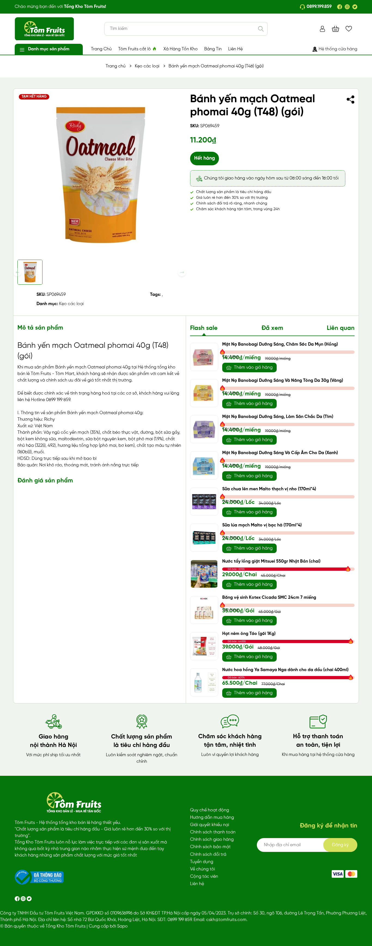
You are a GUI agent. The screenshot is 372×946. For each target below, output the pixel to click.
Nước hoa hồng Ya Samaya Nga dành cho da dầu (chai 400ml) (285, 670)
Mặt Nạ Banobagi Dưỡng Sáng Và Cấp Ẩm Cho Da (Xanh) (280, 453)
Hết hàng (204, 158)
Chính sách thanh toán (213, 832)
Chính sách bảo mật (210, 847)
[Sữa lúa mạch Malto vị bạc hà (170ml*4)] (204, 538)
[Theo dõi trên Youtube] (29, 898)
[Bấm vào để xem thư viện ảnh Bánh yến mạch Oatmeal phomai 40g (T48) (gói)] (99, 175)
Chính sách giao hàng (212, 839)
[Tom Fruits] (351, 874)
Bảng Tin (213, 49)
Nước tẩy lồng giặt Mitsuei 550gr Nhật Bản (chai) (271, 561)
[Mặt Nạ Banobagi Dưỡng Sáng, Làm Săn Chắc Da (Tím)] (204, 429)
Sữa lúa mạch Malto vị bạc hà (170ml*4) (262, 525)
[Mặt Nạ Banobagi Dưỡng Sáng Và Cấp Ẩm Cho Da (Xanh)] (204, 465)
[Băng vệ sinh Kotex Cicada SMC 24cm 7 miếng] (204, 610)
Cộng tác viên (204, 876)
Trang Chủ (101, 49)
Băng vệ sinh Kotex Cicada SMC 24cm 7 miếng (269, 597)
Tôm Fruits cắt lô (135, 49)
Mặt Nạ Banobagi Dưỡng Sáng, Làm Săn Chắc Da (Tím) (277, 416)
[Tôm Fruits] (338, 874)
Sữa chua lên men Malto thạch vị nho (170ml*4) (269, 489)
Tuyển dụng (201, 862)
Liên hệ (197, 884)
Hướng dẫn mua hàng (212, 817)
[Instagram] (347, 6)
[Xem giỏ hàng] (335, 28)
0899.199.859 (319, 6)
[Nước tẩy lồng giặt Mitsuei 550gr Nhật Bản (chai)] (204, 574)
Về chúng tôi (202, 869)
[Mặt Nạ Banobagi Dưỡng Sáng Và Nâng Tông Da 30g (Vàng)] (204, 393)
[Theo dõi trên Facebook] (18, 898)
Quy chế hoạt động (209, 810)
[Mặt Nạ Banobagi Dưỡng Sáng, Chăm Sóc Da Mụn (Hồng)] (204, 357)
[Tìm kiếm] (261, 29)
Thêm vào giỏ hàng (253, 367)
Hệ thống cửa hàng (338, 49)
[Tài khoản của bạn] (322, 28)
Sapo (122, 926)
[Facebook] (339, 6)
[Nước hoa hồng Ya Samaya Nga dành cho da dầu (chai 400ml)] (204, 682)
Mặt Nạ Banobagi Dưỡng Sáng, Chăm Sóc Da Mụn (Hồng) (280, 344)
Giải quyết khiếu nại (209, 825)
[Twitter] (354, 6)
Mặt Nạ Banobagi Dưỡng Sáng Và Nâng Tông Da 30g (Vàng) (282, 380)
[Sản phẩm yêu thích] (349, 28)
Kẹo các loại (71, 304)
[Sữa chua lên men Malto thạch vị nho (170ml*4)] (204, 502)
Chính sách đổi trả (208, 854)
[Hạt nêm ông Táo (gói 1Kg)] (204, 646)
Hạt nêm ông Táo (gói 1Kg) (249, 633)
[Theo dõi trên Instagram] (24, 898)
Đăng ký (340, 845)
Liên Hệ (235, 49)
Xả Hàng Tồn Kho (180, 49)
